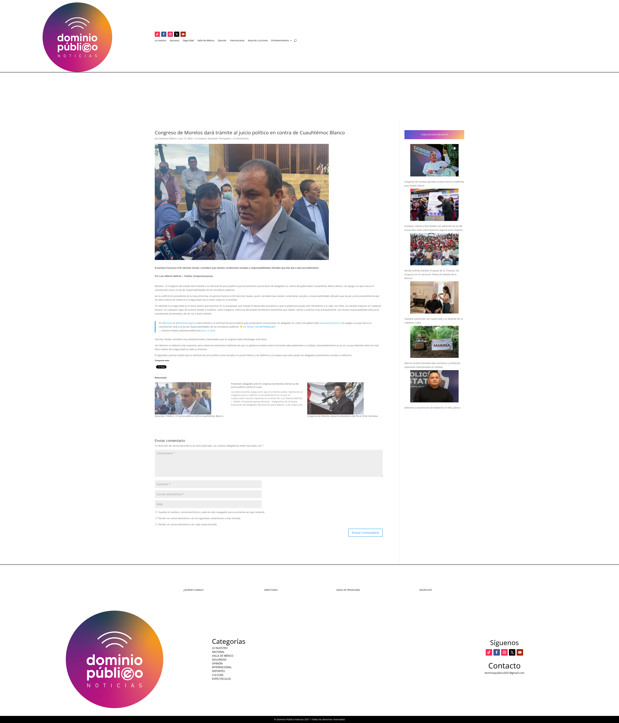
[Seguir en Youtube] (183, 34)
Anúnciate (425, 589)
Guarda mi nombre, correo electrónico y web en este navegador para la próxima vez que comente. (212, 512)
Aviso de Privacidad (348, 589)
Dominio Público (168, 138)
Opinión (222, 40)
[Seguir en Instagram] (170, 34)
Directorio (271, 589)
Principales (225, 138)
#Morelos (167, 322)
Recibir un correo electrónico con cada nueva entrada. (188, 524)
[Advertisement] (309, 96)
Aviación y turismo (258, 40)
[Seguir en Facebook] (163, 34)
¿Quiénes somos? (193, 589)
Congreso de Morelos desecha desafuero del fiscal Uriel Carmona (342, 416)
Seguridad (188, 40)
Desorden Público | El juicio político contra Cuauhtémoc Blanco (189, 416)
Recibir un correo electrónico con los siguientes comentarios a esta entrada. (200, 518)
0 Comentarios (241, 138)
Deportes (218, 671)
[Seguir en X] (176, 34)
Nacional (174, 40)
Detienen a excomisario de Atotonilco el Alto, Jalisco (432, 407)
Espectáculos (221, 679)
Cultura (217, 675)
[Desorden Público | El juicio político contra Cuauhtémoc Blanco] (191, 398)
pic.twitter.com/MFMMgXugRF (259, 326)
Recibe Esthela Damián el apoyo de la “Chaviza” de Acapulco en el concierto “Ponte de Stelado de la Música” (431, 274)
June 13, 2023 (208, 330)
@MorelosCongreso (186, 322)
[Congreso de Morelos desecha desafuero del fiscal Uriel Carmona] (343, 398)
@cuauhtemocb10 (330, 322)
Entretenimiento (280, 40)
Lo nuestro (160, 40)
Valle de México (205, 40)
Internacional (237, 40)
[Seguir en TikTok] (157, 34)
